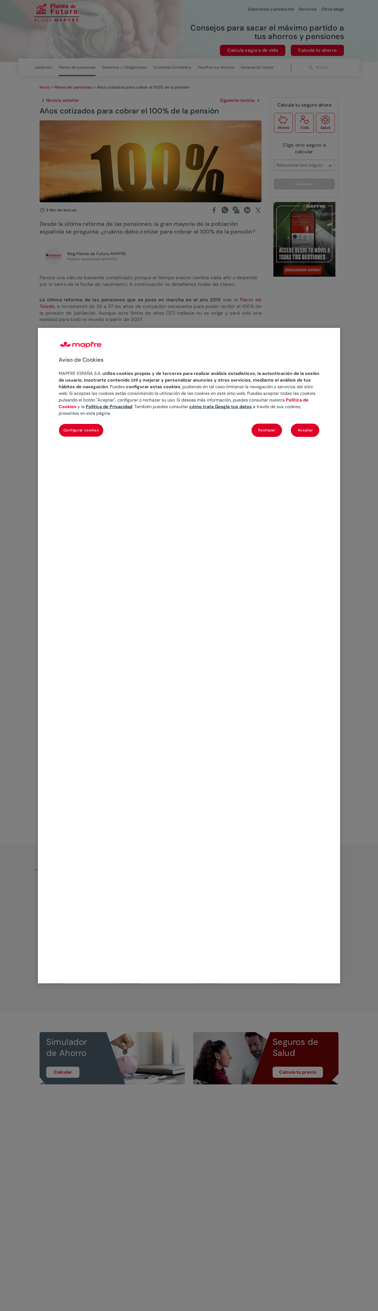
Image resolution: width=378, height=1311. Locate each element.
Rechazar (266, 430)
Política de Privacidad (109, 407)
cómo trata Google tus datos (220, 407)
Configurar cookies (81, 430)
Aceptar (305, 430)
